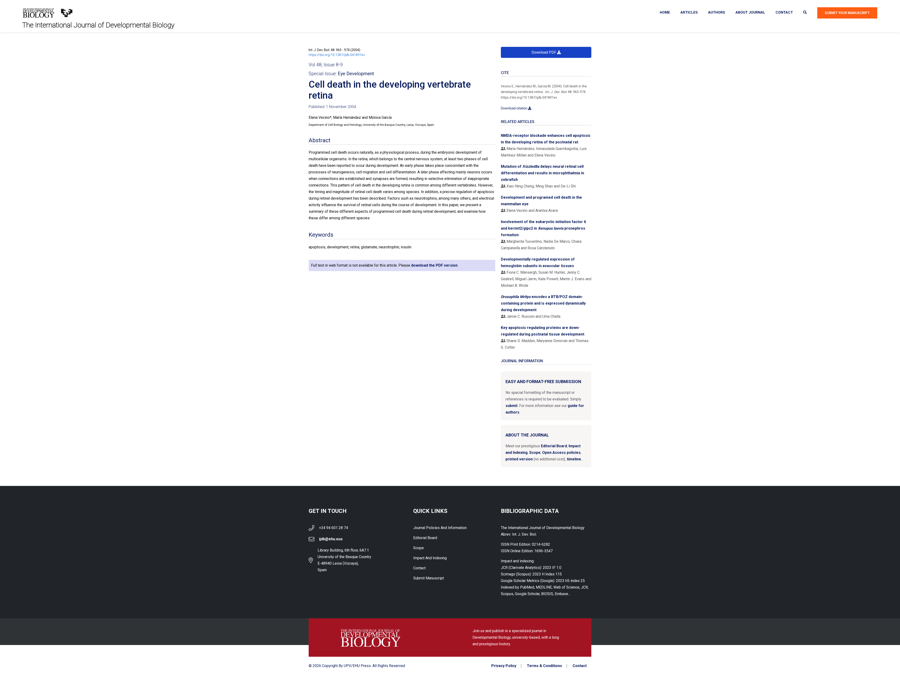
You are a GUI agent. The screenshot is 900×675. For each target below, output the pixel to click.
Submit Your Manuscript (847, 13)
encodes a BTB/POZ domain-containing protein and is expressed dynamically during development (543, 303)
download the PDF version (434, 265)
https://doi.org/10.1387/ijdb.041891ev (337, 55)
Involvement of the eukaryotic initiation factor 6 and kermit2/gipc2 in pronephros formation (543, 228)
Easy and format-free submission (543, 381)
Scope (534, 452)
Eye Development (356, 73)
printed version (519, 459)
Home (665, 12)
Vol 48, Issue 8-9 (326, 64)
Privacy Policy (503, 666)
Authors (716, 12)
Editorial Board (554, 446)
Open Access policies (561, 452)
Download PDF (544, 52)
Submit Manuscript (428, 578)
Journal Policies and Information (440, 528)
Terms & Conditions (544, 666)
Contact (784, 12)
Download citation (514, 108)
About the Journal (527, 435)
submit (512, 405)
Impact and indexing (430, 558)
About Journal (750, 12)
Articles (689, 12)
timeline (574, 459)
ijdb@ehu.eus (331, 539)
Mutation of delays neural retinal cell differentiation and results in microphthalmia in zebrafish (542, 173)
